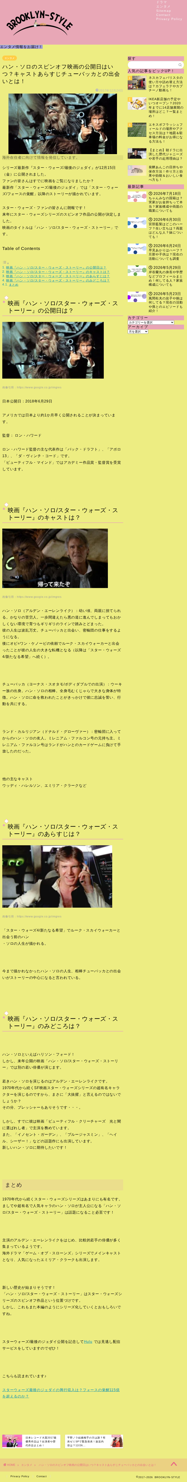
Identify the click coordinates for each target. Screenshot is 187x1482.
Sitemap (163, 11)
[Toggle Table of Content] (5, 263)
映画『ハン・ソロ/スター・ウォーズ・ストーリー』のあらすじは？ (58, 276)
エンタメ (163, 6)
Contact (163, 15)
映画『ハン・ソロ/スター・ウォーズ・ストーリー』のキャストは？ (58, 272)
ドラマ (161, 2)
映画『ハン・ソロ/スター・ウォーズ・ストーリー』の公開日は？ (56, 267)
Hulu (88, 1342)
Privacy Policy (169, 19)
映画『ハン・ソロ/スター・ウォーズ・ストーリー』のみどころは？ (58, 280)
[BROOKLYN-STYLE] (40, 40)
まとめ (13, 284)
